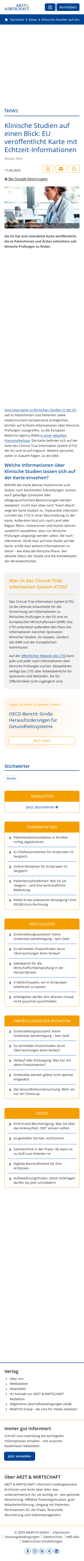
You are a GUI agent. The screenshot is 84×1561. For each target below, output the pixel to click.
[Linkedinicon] (56, 1551)
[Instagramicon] (35, 1551)
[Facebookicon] (27, 1551)
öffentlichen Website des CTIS (43, 656)
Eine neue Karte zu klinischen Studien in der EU (40, 410)
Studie (11, 778)
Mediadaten (19, 1383)
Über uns (17, 1379)
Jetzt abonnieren (40, 807)
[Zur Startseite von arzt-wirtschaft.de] (17, 7)
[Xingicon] (49, 1551)
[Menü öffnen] (50, 7)
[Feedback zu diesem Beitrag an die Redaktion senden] (74, 169)
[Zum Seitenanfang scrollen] (76, 1553)
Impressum (61, 1532)
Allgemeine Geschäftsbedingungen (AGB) (40, 1404)
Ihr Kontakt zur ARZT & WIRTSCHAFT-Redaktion (37, 1396)
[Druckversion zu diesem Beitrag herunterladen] (48, 169)
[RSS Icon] (42, 1551)
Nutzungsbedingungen (22, 1537)
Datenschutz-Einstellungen (42, 1541)
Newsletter (18, 1389)
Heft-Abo (72, 1537)
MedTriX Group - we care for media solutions (43, 1409)
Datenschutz (52, 1537)
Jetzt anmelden (19, 1456)
